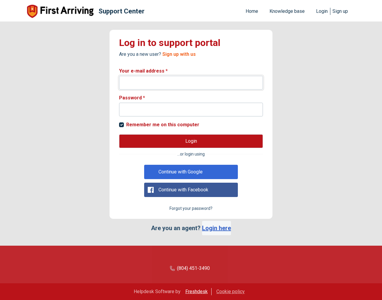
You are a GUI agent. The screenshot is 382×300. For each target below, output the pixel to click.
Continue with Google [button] (180, 172)
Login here (216, 228)
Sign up (340, 11)
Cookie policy (230, 291)
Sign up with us (179, 54)
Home (252, 11)
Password (132, 98)
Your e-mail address (143, 71)
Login (322, 11)
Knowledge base (287, 11)
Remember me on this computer (162, 124)
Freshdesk (196, 291)
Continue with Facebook (183, 190)
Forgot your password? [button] (191, 208)
